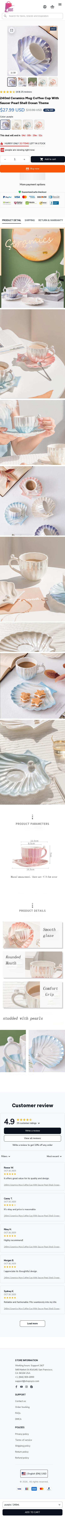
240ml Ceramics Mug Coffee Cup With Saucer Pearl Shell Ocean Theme (32, 1185)
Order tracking (22, 1407)
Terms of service (23, 1440)
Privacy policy (22, 1434)
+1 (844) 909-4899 (24, 1377)
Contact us (20, 1401)
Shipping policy (22, 1445)
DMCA (18, 1419)
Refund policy (22, 1457)
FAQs (18, 1413)
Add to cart (32, 1512)
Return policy (21, 1451)
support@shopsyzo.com (27, 1381)
